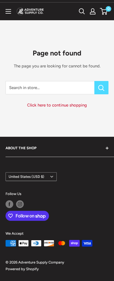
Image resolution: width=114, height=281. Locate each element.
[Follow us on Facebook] (9, 204)
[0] (103, 11)
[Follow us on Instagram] (20, 204)
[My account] (92, 11)
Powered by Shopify (22, 269)
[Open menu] (8, 11)
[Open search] (82, 11)
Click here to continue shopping (57, 105)
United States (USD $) (26, 176)
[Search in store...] (101, 87)
